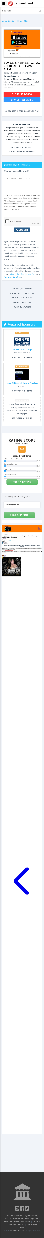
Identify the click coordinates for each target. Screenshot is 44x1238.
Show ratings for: (10, 497)
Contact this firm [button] (22, 357)
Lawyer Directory (8, 21)
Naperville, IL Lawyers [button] (22, 293)
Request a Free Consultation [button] (23, 111)
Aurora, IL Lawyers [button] (22, 298)
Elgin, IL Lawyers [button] (22, 302)
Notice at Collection (16, 274)
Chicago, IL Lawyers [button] (22, 288)
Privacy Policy (30, 274)
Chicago (27, 21)
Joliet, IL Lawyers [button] (22, 307)
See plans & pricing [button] (22, 418)
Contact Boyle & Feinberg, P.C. (18, 165)
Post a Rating (22, 481)
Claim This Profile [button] (23, 147)
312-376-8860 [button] (23, 94)
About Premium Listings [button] (22, 151)
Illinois (19, 21)
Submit (23, 229)
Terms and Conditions (12, 277)
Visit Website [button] (23, 99)
